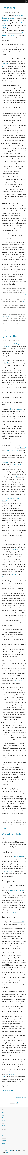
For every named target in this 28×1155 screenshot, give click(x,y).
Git (4, 28)
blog (4, 330)
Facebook (4, 1140)
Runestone (14, 574)
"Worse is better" (7, 871)
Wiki (3, 1117)
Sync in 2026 (10, 336)
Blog (3, 1115)
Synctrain (15, 549)
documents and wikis (15, 33)
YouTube (4, 1138)
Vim (19, 23)
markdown (9, 1090)
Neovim (4, 25)
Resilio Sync (20, 477)
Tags (3, 1123)
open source (17, 464)
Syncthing (5, 462)
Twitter (3, 1135)
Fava (3, 66)
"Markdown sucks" (19, 856)
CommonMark (15, 912)
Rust (16, 1150)
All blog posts (14, 1103)
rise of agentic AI (18, 922)
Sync (11, 409)
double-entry (19, 15)
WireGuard (17, 681)
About (3, 1112)
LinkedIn (4, 1143)
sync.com (19, 409)
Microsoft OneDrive (10, 450)
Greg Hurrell (9, 1150)
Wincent (3, 2)
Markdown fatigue (13, 834)
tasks (3, 35)
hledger (5, 20)
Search (3, 1125)
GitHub (3, 1132)
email (11, 35)
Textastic (4, 576)
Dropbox (7, 363)
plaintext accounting (8, 18)
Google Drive (21, 448)
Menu (27, 1)
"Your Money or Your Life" (9, 316)
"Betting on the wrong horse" (17, 890)
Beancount (8, 8)
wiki (4, 1090)
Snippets (4, 1120)
